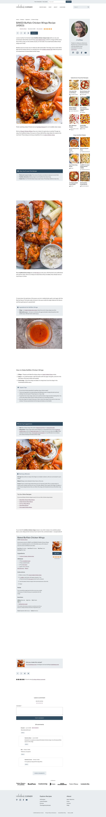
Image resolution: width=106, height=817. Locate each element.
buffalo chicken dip (47, 49)
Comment (19, 705)
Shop (50, 7)
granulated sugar (26, 561)
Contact (69, 803)
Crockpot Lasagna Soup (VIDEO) (73, 183)
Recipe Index (43, 7)
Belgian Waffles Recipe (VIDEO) (72, 108)
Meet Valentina (70, 799)
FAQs (68, 805)
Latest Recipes (43, 801)
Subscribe (62, 7)
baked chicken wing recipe (31, 310)
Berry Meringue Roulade (72, 126)
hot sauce (25, 564)
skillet (22, 577)
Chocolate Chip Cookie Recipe (72, 92)
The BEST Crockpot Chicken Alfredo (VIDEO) (84, 166)
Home (17, 19)
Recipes (22, 19)
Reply (22, 732)
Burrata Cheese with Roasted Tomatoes (85, 92)
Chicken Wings (34, 19)
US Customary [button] (20, 568)
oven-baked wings (40, 39)
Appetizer (27, 19)
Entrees (42, 803)
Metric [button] (26, 568)
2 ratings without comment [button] (38, 679)
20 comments (39, 28)
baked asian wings (34, 431)
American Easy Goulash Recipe (83, 183)
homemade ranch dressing (38, 432)
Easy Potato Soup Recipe (73, 165)
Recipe (33, 33)
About (55, 7)
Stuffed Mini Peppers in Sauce (84, 126)
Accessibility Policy (62, 812)
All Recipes (42, 799)
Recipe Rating (39, 701)
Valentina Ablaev (23, 28)
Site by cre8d (70, 812)
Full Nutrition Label (23, 604)
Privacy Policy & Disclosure (50, 812)
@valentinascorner (32, 664)
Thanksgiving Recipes (45, 805)
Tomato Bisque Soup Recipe (74, 149)
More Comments (39, 773)
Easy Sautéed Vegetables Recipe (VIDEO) (84, 109)
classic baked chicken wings (35, 575)
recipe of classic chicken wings (27, 556)
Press (68, 801)
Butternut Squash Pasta (84, 149)
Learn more (74, 49)
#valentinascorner (54, 664)
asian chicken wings (49, 135)
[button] (53, 557)
